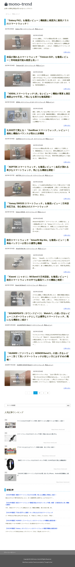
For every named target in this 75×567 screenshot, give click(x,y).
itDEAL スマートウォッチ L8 (25, 102)
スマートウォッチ (28, 29)
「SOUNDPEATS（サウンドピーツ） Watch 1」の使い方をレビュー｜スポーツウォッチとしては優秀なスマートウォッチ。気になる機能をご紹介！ (38, 316)
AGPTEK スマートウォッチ (24, 175)
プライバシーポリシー (10, 552)
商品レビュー (39, 29)
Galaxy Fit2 (18, 29)
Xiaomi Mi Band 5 (20, 285)
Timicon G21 (20, 65)
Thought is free (48, 562)
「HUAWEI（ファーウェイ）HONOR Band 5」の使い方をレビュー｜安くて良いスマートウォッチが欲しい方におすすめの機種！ (38, 356)
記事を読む (67, 52)
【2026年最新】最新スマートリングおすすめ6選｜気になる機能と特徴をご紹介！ (31, 495)
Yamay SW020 (20, 212)
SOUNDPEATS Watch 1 (24, 325)
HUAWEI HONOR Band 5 (25, 365)
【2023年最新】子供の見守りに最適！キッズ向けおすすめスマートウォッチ (29, 512)
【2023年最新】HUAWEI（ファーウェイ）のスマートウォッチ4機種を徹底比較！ (31, 520)
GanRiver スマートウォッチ (24, 139)
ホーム (8, 14)
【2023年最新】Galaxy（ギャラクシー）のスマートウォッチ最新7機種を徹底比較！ (32, 528)
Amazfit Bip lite (20, 248)
